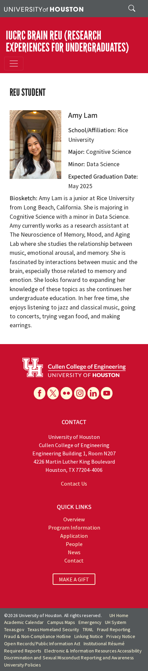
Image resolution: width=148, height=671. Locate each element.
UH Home (118, 615)
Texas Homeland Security (53, 630)
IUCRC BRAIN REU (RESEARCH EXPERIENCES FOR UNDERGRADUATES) (67, 41)
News (74, 552)
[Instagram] (80, 393)
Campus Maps (61, 622)
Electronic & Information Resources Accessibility (92, 651)
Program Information (74, 527)
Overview (74, 519)
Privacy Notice (120, 636)
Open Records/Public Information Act (42, 644)
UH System (116, 622)
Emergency (90, 622)
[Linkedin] (93, 393)
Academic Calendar (24, 622)
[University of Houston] (43, 8)
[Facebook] (39, 393)
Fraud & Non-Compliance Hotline (37, 636)
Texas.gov (14, 630)
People (74, 544)
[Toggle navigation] (13, 63)
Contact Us (74, 483)
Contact (74, 560)
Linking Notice (88, 636)
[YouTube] (107, 393)
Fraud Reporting (113, 630)
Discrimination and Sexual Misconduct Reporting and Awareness (69, 658)
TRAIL (88, 630)
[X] (53, 393)
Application (74, 535)
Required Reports (22, 651)
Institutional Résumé (104, 644)
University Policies (22, 665)
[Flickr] (66, 393)
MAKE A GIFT (74, 579)
